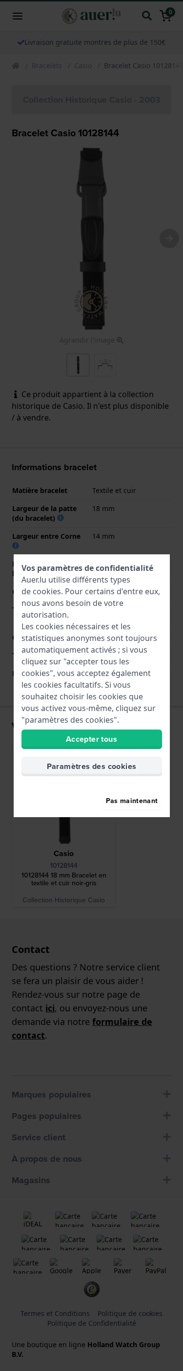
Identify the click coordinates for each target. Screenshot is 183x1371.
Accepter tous (91, 739)
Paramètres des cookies (92, 766)
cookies (47, 591)
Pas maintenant (132, 800)
